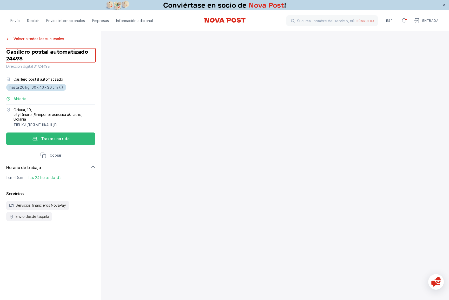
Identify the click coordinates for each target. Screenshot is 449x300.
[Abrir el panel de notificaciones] (404, 20)
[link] (224, 5)
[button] (50, 155)
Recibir (33, 20)
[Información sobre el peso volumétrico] (61, 87)
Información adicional (134, 20)
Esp (389, 21)
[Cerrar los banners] (444, 5)
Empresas (100, 20)
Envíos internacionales (65, 20)
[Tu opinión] (436, 282)
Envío (15, 20)
